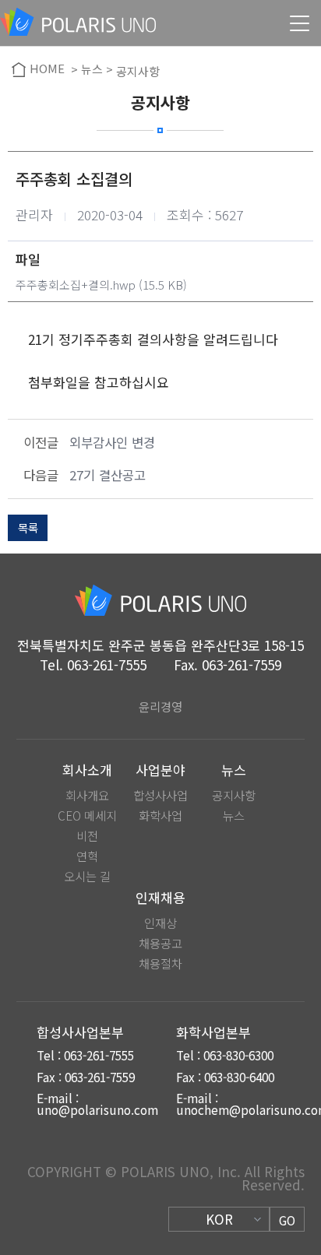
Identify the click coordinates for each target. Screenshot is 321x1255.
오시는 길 (87, 876)
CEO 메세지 (87, 815)
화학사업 (160, 815)
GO (287, 1220)
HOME (47, 69)
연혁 (87, 856)
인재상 (160, 923)
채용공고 (160, 943)
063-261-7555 (106, 664)
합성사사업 (160, 795)
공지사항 (234, 795)
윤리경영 (160, 706)
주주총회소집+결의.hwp (76, 284)
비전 (87, 836)
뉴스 (234, 815)
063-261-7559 (241, 664)
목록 (28, 527)
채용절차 (160, 963)
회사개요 (87, 795)
